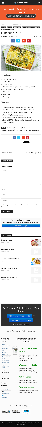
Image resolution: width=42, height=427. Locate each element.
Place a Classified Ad (5, 359)
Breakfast (4, 27)
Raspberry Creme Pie (7, 249)
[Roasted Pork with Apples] (36, 270)
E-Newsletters (5, 396)
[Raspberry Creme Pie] (36, 251)
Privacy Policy (5, 349)
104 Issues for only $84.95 (21, 320)
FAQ (4, 352)
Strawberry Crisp (6, 240)
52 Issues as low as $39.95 (19, 316)
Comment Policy (5, 366)
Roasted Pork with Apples (9, 268)
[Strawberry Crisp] (36, 242)
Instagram (6, 393)
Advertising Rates (5, 345)
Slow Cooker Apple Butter (9, 277)
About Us (5, 354)
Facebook (5, 389)
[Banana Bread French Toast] (36, 261)
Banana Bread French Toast (10, 259)
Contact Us (6, 356)
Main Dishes (36, 27)
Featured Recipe (17, 27)
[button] (39, 2)
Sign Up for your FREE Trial (21, 16)
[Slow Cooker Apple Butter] (36, 280)
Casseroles (9, 27)
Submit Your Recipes (21, 226)
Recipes (5, 36)
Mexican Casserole (7, 153)
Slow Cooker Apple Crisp (33, 153)
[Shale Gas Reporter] (16, 413)
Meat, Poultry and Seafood (7, 29)
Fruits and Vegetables (27, 27)
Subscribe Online (5, 363)
